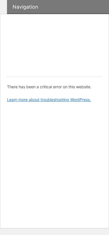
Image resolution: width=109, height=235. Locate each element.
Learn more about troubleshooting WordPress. (49, 99)
